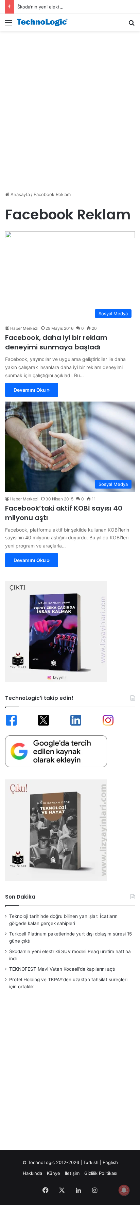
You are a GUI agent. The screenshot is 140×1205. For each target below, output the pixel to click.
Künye (53, 1173)
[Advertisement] (70, 107)
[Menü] (8, 25)
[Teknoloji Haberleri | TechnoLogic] (44, 22)
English (110, 1162)
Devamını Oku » (32, 390)
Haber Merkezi (24, 328)
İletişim (72, 1173)
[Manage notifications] (124, 1190)
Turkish (91, 1162)
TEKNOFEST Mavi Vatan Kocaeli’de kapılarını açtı (62, 969)
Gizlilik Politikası (100, 1173)
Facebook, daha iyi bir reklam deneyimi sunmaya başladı (56, 342)
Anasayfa (19, 194)
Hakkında (32, 1173)
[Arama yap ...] (131, 25)
